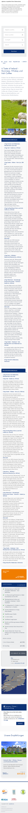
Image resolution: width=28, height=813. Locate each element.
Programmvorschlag (10, 139)
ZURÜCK (25, 61)
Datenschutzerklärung (7, 808)
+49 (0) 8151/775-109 (19, 663)
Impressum (3, 806)
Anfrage (20, 723)
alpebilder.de (11, 803)
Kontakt (3, 811)
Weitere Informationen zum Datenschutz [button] (9, 12)
